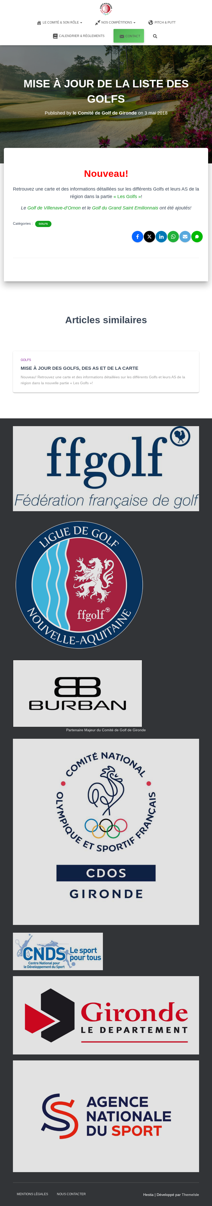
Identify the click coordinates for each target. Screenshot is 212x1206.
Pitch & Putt (165, 22)
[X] (149, 236)
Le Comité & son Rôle (61, 22)
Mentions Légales (32, 1194)
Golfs (43, 223)
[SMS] (197, 236)
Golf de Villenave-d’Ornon (54, 207)
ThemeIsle (190, 1195)
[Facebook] (137, 236)
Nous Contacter (71, 1194)
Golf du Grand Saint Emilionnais (125, 207)
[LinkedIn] (161, 236)
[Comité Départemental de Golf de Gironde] (106, 9)
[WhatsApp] (173, 236)
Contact (132, 36)
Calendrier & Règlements (81, 36)
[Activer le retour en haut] (201, 1195)
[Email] (185, 236)
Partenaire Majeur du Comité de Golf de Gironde (106, 730)
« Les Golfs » (127, 196)
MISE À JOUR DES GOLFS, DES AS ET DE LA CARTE (79, 368)
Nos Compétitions (117, 22)
